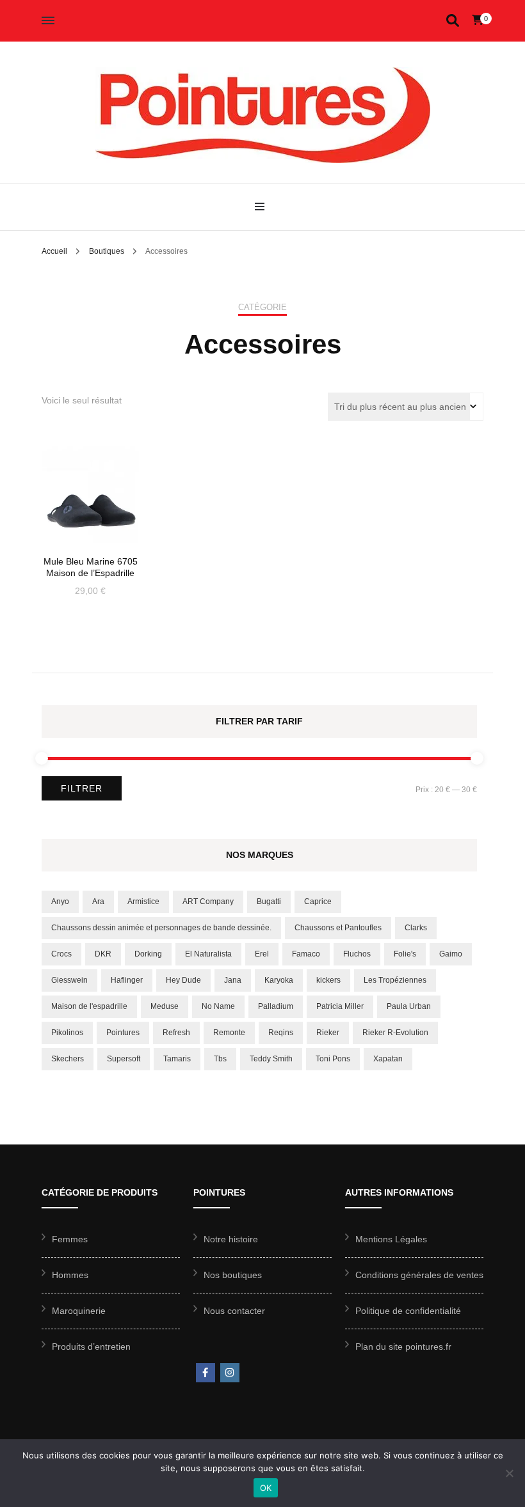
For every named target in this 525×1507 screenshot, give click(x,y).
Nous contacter (234, 1311)
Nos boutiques (233, 1275)
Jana (232, 980)
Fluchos (357, 953)
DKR (103, 953)
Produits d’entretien (91, 1346)
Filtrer (81, 788)
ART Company (208, 901)
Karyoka (278, 980)
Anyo (60, 901)
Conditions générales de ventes (419, 1275)
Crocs (61, 953)
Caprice (318, 901)
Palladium (275, 1006)
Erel (262, 953)
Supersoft (123, 1058)
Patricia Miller (340, 1006)
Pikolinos (67, 1032)
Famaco (306, 953)
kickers (328, 980)
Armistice (143, 901)
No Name (218, 1006)
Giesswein (69, 980)
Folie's (405, 953)
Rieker (327, 1032)
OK (266, 1488)
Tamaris (177, 1058)
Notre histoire (231, 1239)
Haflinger (127, 980)
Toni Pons (333, 1058)
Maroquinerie (79, 1311)
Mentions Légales (391, 1239)
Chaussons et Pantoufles (338, 927)
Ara (98, 901)
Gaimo (450, 953)
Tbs (220, 1058)
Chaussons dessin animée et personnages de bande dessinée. (161, 927)
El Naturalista (208, 953)
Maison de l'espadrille (89, 1006)
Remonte (229, 1032)
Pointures (123, 1032)
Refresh (176, 1032)
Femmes (70, 1239)
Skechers (67, 1058)
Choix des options (91, 489)
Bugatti (269, 901)
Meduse (164, 1006)
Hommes (70, 1275)
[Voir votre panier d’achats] (477, 20)
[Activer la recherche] (452, 20)
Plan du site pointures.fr (403, 1346)
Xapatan (388, 1058)
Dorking (148, 953)
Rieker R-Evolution (395, 1032)
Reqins (280, 1032)
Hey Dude (183, 980)
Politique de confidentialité (408, 1311)
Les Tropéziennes (395, 980)
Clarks (416, 927)
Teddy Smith (271, 1058)
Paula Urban (409, 1006)
